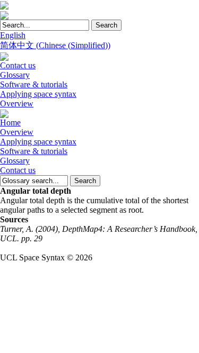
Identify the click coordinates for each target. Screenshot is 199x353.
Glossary (15, 74)
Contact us (18, 65)
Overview (16, 103)
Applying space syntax (38, 93)
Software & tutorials (33, 84)
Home (10, 122)
